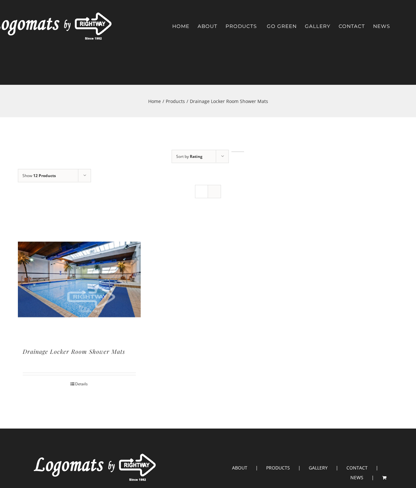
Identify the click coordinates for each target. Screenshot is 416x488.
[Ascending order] (237, 151)
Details (81, 384)
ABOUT (239, 468)
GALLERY (318, 468)
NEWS (356, 477)
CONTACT (357, 468)
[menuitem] (180, 26)
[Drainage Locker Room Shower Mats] (79, 279)
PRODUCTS (278, 468)
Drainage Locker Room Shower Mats (74, 351)
